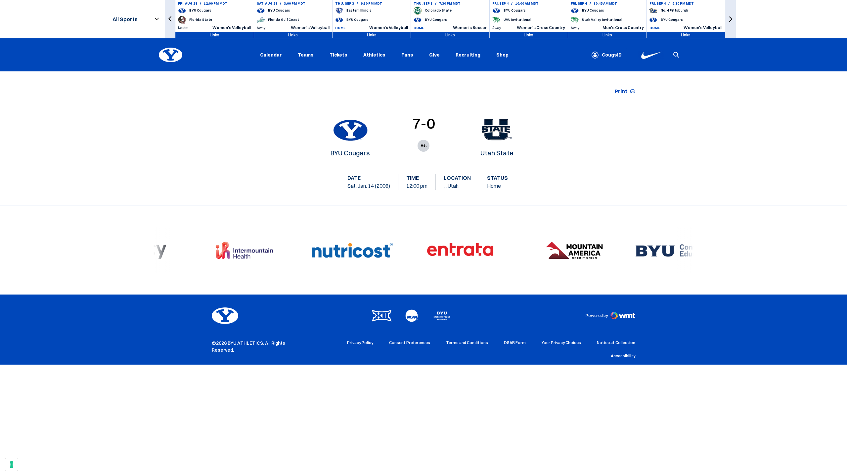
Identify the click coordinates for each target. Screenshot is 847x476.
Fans (407, 55)
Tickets (338, 55)
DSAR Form (515, 342)
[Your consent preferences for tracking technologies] (11, 464)
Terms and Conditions (467, 342)
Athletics (374, 55)
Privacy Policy (360, 342)
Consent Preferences (409, 342)
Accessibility (623, 355)
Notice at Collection (616, 342)
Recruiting (468, 55)
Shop (502, 55)
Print (621, 91)
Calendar (271, 55)
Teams (306, 55)
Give (434, 55)
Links (214, 34)
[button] (170, 19)
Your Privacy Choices (561, 342)
